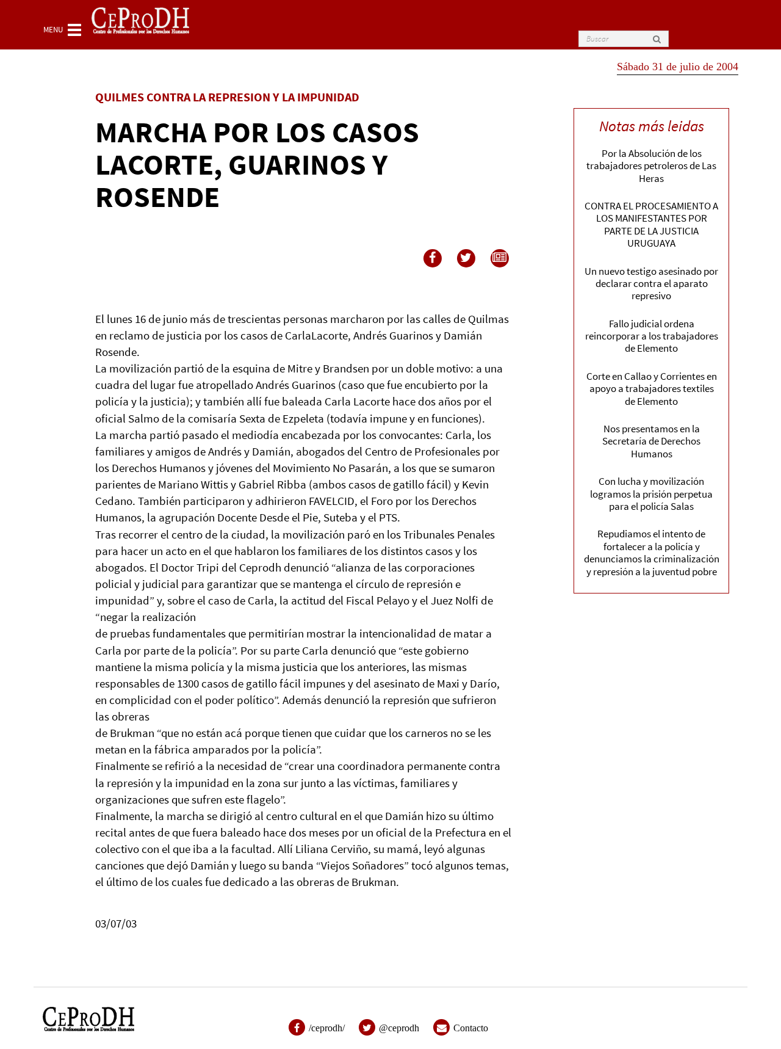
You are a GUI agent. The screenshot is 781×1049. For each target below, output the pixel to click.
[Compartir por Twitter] (466, 258)
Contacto (470, 1028)
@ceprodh (399, 1028)
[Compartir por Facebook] (432, 258)
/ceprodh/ (327, 1028)
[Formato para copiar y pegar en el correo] (500, 258)
